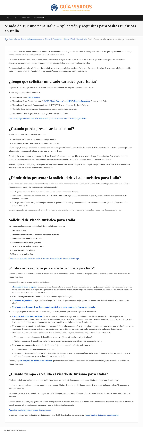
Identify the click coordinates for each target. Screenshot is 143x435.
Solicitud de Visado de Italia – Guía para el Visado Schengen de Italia (66, 39)
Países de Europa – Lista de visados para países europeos (26, 39)
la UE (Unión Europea (53, 101)
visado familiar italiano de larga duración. (102, 415)
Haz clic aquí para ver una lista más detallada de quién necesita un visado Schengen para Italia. (48, 118)
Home (6, 39)
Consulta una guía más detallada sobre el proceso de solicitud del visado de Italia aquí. (44, 258)
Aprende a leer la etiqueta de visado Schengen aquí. (30, 410)
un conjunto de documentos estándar (36, 360)
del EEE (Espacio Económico (78, 101)
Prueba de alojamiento (22, 300)
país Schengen (34, 97)
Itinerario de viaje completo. (24, 287)
